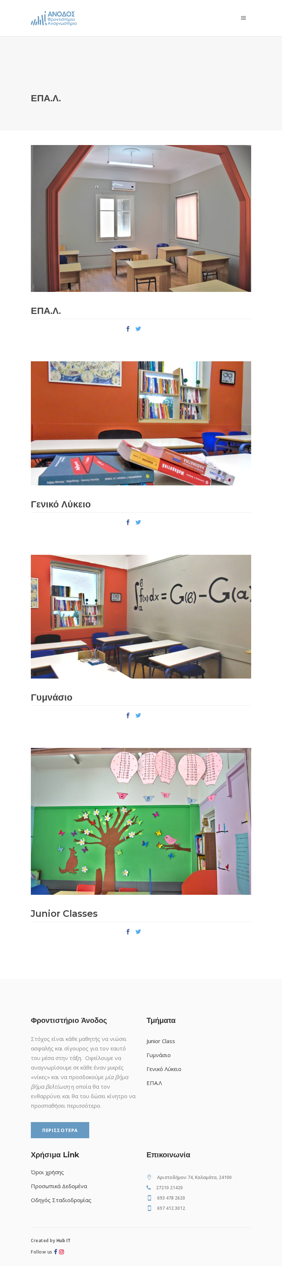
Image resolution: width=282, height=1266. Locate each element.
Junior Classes (64, 913)
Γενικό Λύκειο (61, 504)
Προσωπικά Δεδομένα (59, 1186)
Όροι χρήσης (47, 1172)
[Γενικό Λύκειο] (141, 423)
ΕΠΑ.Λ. (46, 310)
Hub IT (64, 1240)
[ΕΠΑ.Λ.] (141, 218)
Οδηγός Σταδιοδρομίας (61, 1200)
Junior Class (161, 1041)
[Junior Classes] (141, 821)
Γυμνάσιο (51, 697)
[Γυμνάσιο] (141, 617)
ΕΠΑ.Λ (154, 1082)
